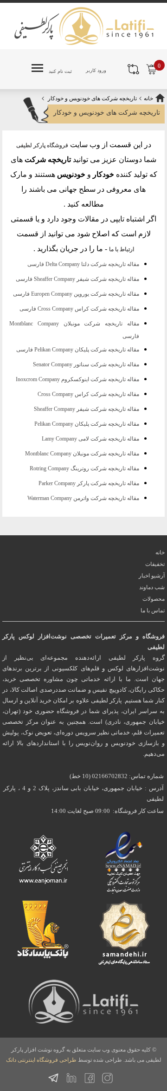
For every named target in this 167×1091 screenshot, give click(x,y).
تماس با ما (153, 610)
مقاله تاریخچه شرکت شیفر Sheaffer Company (86, 409)
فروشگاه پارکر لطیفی (42, 145)
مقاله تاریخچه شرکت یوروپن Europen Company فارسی (76, 294)
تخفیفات (155, 564)
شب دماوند (152, 587)
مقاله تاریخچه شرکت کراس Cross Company (88, 394)
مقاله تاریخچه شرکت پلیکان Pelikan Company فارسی (77, 349)
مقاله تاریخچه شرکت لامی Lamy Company (90, 438)
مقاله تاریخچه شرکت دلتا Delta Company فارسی (83, 264)
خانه (148, 98)
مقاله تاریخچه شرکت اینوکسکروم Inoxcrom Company (77, 379)
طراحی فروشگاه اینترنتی (47, 1060)
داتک (11, 1060)
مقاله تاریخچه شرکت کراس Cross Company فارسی (79, 308)
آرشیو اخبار (152, 575)
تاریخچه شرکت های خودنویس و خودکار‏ (92, 98)
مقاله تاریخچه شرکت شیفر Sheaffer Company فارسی (77, 279)
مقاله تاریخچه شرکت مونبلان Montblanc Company (82, 453)
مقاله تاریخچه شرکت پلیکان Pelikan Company (86, 424)
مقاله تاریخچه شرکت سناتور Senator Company (86, 364)
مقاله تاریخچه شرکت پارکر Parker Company (89, 483)
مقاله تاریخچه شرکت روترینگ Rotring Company (84, 468)
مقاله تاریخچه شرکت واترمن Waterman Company (83, 498)
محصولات (153, 599)
